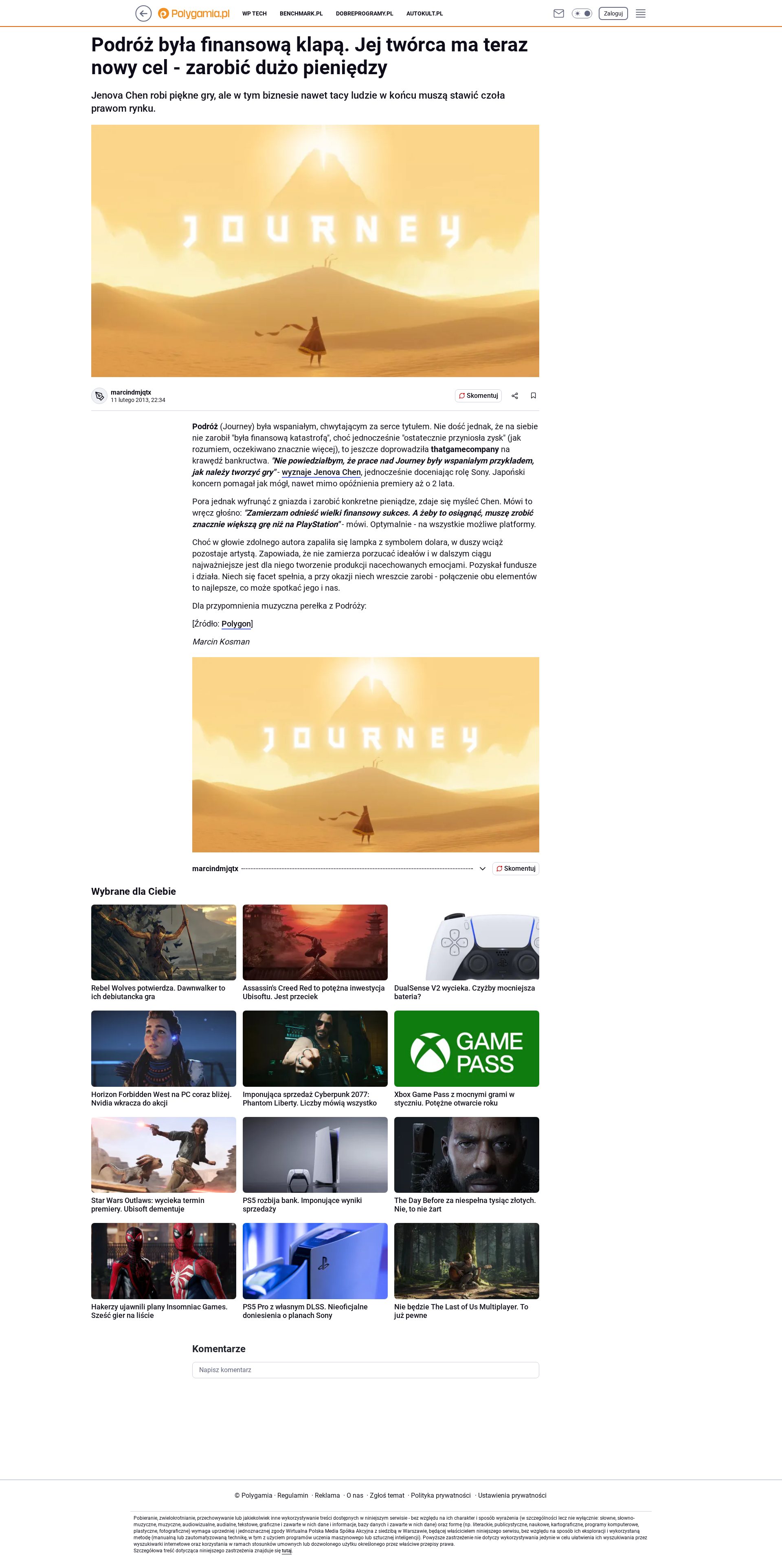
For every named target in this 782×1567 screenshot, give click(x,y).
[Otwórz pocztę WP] (558, 13)
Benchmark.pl (301, 13)
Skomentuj (482, 395)
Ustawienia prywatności (511, 1495)
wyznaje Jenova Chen (321, 472)
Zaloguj (613, 13)
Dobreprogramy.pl (364, 13)
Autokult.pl (424, 13)
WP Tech (254, 13)
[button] (582, 13)
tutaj (287, 1551)
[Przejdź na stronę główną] (143, 19)
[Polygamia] (200, 13)
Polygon (236, 624)
